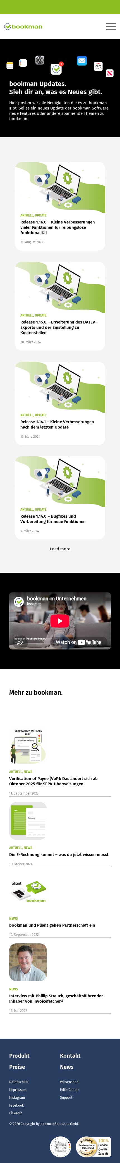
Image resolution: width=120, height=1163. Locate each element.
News (67, 1067)
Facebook (16, 1105)
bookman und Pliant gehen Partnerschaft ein (52, 925)
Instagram (17, 1098)
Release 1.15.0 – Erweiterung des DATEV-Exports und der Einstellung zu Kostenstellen (58, 327)
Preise (17, 1067)
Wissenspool (70, 1082)
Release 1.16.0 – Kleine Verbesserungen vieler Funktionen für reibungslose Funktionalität (57, 227)
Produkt (19, 1055)
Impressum (18, 1090)
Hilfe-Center (69, 1090)
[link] (60, 187)
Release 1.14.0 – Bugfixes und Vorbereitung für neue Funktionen (53, 519)
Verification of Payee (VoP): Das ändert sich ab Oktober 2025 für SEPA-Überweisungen (53, 781)
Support (66, 1098)
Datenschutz (18, 1082)
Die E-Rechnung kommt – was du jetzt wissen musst (59, 854)
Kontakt (70, 1055)
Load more (60, 548)
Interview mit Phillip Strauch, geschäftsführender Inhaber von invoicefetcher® (56, 998)
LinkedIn (15, 1113)
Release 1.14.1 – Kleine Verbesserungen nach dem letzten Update (57, 424)
